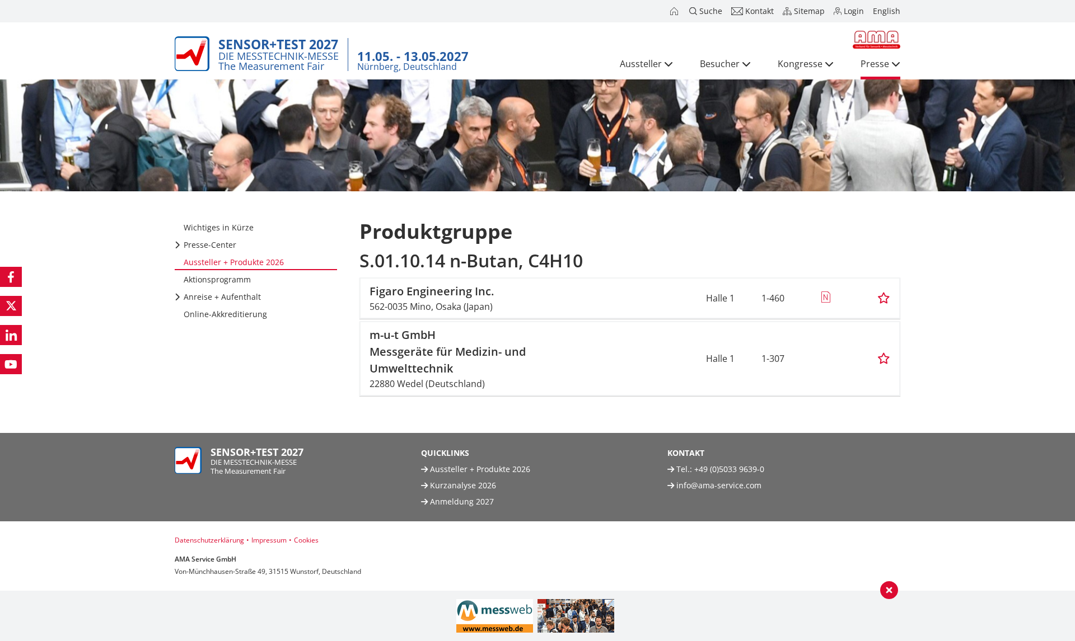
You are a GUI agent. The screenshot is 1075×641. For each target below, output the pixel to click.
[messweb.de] (494, 616)
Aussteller (641, 63)
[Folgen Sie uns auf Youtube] (11, 364)
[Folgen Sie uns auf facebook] (11, 277)
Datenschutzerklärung (209, 540)
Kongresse (800, 63)
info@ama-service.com (718, 485)
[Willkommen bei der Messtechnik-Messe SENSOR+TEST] (675, 11)
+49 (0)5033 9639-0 (729, 469)
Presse (875, 63)
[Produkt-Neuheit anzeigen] (825, 298)
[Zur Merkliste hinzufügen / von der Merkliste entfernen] (883, 298)
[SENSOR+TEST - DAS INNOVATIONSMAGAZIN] (576, 616)
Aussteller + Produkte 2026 (479, 469)
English (886, 11)
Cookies (306, 540)
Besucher (720, 63)
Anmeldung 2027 (461, 501)
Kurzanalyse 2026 (462, 485)
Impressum (269, 540)
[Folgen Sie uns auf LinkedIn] (11, 335)
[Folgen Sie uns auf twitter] (11, 306)
